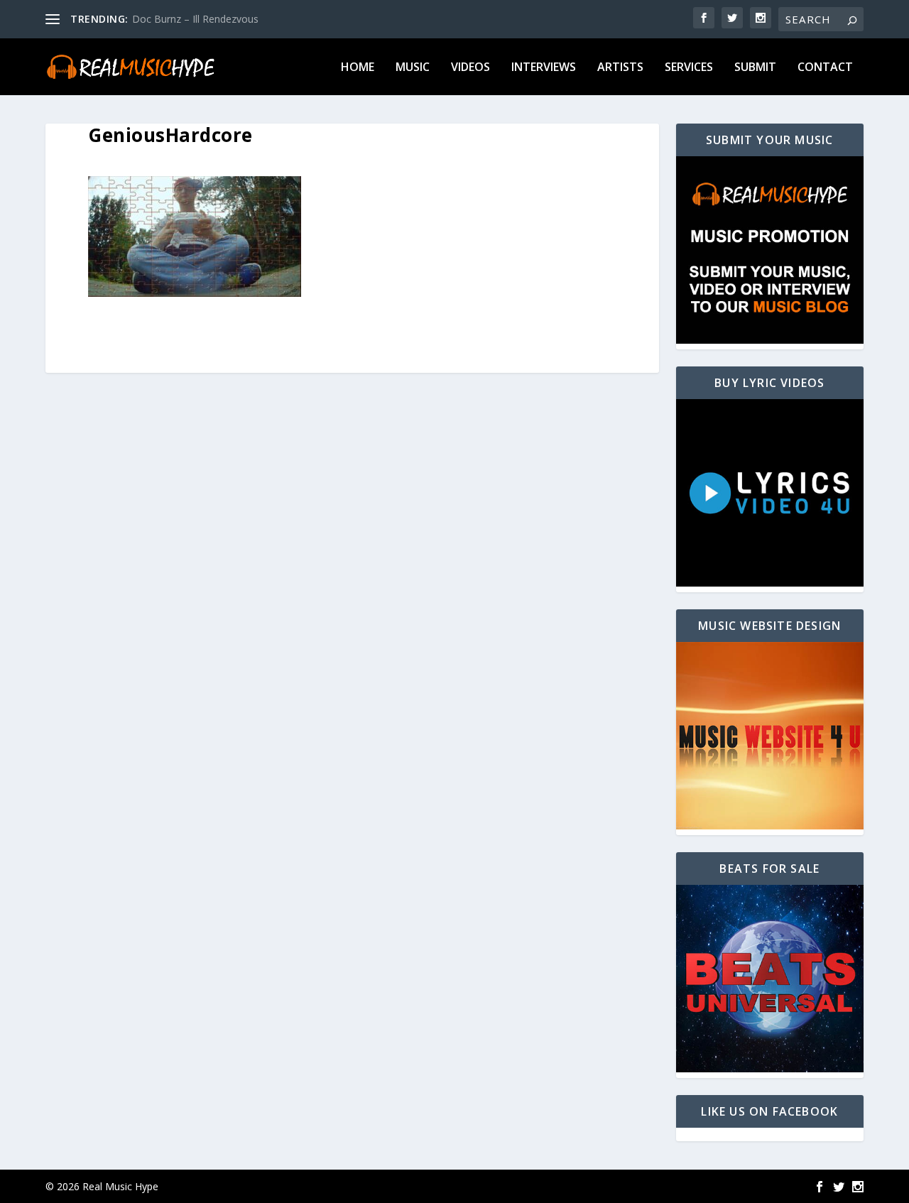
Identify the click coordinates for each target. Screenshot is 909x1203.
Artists (620, 68)
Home (357, 68)
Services (689, 68)
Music (413, 68)
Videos (470, 68)
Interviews (543, 68)
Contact (825, 68)
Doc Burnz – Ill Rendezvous (195, 19)
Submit (755, 68)
